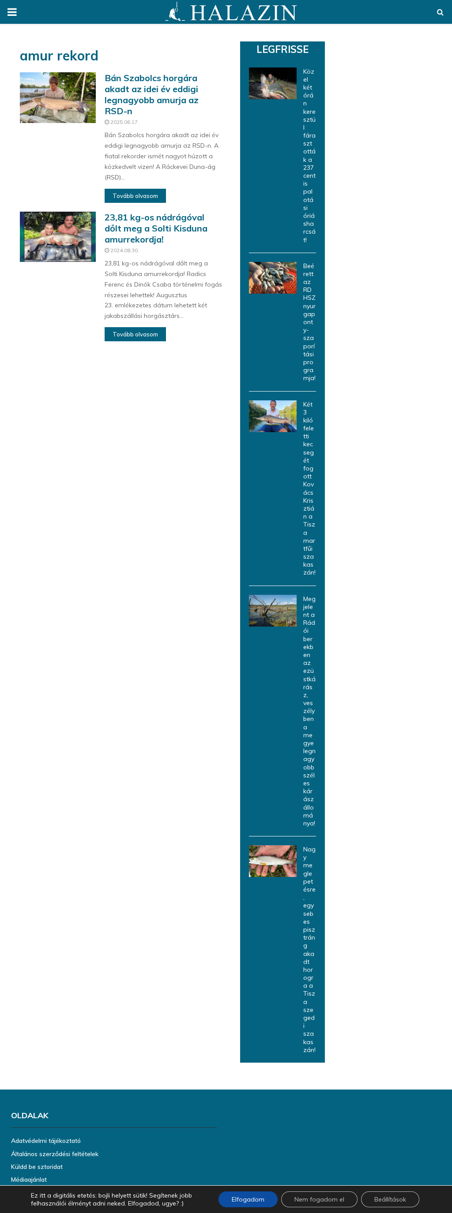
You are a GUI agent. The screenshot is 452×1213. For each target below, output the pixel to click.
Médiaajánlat (29, 1179)
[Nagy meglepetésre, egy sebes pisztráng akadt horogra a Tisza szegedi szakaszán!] (273, 861)
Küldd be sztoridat (37, 1167)
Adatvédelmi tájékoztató (46, 1141)
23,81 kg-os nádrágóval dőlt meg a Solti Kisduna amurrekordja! (156, 228)
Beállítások (390, 1199)
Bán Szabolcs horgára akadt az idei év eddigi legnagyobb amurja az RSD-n (152, 94)
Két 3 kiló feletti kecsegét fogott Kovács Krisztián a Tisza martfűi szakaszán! (309, 488)
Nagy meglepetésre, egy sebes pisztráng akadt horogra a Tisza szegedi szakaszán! (309, 949)
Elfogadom (248, 1199)
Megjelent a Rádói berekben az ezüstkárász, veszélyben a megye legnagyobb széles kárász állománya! (309, 711)
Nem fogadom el (319, 1199)
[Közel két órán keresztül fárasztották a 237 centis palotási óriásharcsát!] (273, 83)
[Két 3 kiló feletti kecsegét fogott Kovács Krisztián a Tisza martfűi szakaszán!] (273, 416)
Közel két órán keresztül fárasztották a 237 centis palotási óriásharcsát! (309, 155)
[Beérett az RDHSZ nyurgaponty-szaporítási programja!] (273, 278)
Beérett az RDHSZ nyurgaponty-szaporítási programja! (309, 322)
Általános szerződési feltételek (54, 1154)
